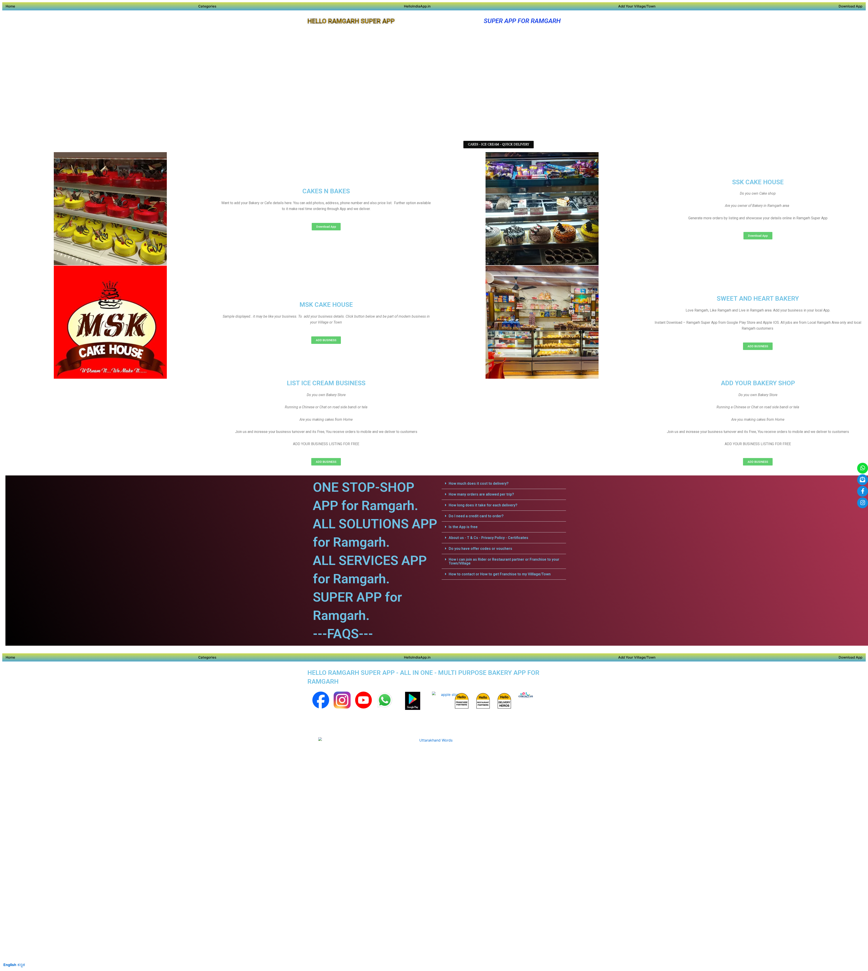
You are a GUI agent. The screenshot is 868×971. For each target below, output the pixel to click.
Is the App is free (463, 527)
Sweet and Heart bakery (758, 298)
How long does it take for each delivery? (483, 505)
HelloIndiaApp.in (417, 6)
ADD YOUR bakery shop (758, 383)
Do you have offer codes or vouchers (480, 548)
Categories (207, 6)
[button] (504, 483)
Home (10, 6)
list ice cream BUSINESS (326, 383)
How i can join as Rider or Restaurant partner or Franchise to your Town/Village (504, 561)
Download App (850, 6)
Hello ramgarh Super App (351, 21)
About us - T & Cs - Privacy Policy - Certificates (488, 538)
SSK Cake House (758, 182)
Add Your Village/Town (637, 6)
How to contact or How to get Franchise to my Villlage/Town (500, 574)
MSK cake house (326, 304)
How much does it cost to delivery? (479, 483)
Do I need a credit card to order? (476, 516)
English (9, 964)
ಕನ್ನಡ (21, 964)
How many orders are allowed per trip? (481, 494)
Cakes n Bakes (326, 191)
